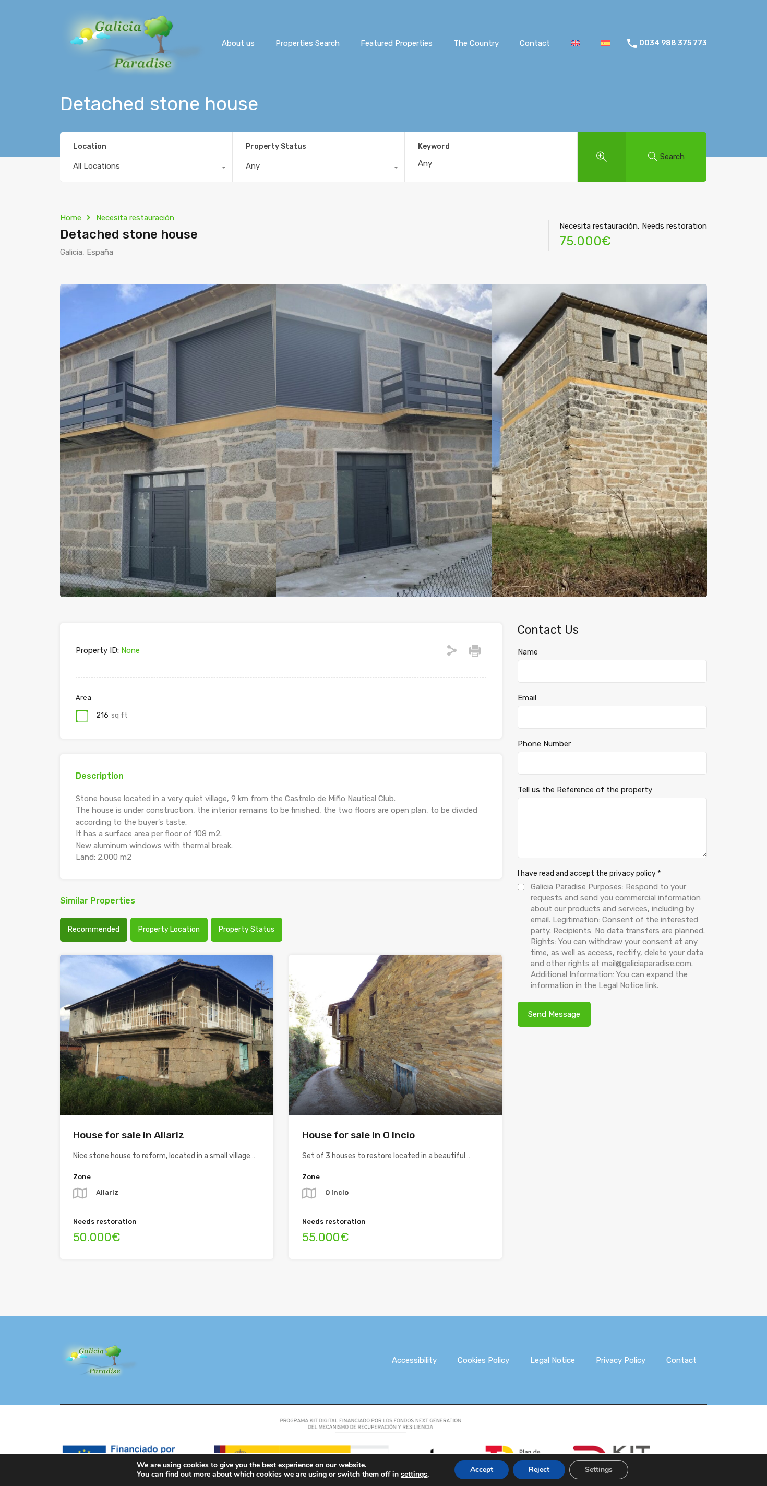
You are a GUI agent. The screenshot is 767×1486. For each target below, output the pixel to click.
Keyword (434, 146)
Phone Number (544, 743)
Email (527, 698)
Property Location (169, 929)
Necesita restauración (135, 217)
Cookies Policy (483, 1360)
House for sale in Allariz (128, 1135)
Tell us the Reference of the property (585, 789)
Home (70, 217)
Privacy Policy (620, 1360)
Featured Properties (397, 43)
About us (238, 43)
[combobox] (146, 168)
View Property (167, 1082)
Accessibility (414, 1360)
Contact (535, 43)
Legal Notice (552, 1360)
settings (414, 1474)
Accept (481, 1470)
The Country (476, 43)
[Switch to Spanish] (605, 43)
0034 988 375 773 (673, 43)
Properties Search (307, 43)
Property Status (276, 146)
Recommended (93, 929)
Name (528, 652)
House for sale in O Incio (358, 1135)
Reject (539, 1470)
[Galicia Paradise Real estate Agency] (132, 71)
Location (89, 146)
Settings (599, 1470)
